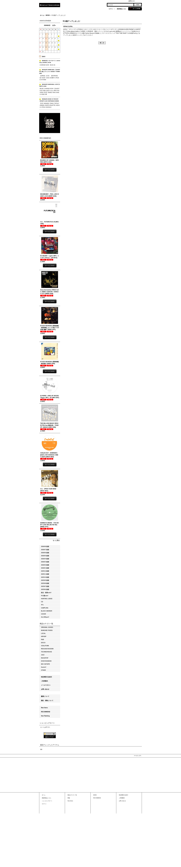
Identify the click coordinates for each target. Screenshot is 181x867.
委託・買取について (47, 700)
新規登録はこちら (121, 8)
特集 (69, 798)
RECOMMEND (45, 712)
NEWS (95, 795)
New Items (44, 707)
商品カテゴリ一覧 (72, 795)
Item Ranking (45, 716)
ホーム (43, 795)
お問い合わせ (45, 689)
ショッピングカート (47, 800)
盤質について (45, 696)
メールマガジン (46, 685)
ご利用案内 (44, 681)
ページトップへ (137, 755)
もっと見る (56, 540)
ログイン (111, 8)
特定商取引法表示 (46, 677)
